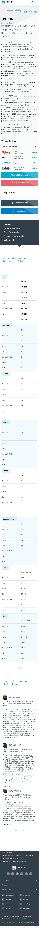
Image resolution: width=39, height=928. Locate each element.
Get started (9, 240)
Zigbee (6, 470)
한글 (30, 12)
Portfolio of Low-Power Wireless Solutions (14, 861)
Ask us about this (21, 182)
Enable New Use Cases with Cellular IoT (14, 858)
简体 (25, 12)
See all (17, 831)
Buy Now (34, 152)
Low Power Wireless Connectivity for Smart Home (17, 855)
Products (10, 10)
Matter (6, 422)
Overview (8, 225)
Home (3, 10)
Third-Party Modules (12, 232)
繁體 (35, 12)
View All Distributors (19, 175)
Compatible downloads (14, 236)
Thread (6, 374)
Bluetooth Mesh (9, 519)
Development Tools (12, 229)
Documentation (21, 202)
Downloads (21, 121)
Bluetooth (7, 325)
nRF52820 (18, 10)
